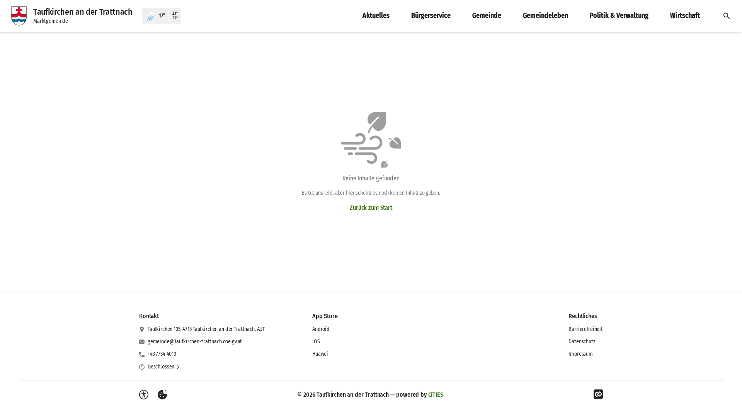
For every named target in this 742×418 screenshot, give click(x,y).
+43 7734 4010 (162, 354)
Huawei (320, 354)
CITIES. (436, 394)
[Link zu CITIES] (598, 394)
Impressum (580, 354)
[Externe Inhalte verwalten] (162, 394)
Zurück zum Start (371, 207)
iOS (316, 341)
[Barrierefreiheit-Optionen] (143, 394)
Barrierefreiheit (585, 329)
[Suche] (726, 16)
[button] (164, 367)
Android (321, 329)
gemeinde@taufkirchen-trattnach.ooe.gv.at (195, 341)
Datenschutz (581, 341)
